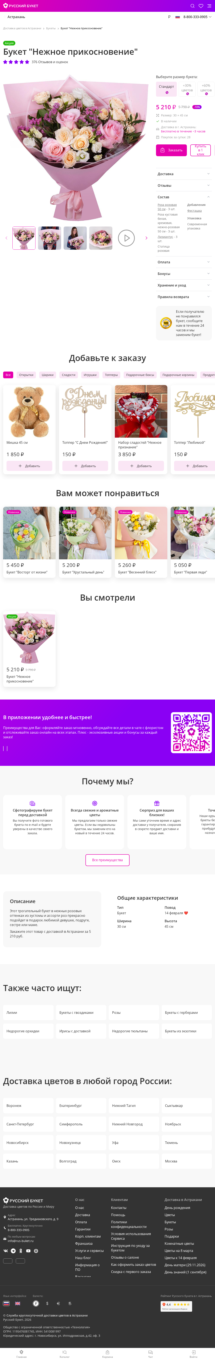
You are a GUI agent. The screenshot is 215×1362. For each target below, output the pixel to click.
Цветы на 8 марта (179, 1250)
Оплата (81, 1222)
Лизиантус (165, 237)
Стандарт (166, 86)
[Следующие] (146, 238)
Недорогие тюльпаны (130, 1031)
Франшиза (84, 1243)
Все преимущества (107, 860)
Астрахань (16, 17)
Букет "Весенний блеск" (137, 542)
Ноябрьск (173, 1124)
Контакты (118, 1207)
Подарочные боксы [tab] (140, 375)
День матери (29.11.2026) (185, 1265)
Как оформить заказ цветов (133, 1264)
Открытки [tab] (26, 375)
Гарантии (82, 1229)
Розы (116, 1012)
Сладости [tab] (68, 375)
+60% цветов (206, 87)
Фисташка (194, 211)
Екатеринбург (70, 1105)
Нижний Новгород (127, 1124)
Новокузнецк (70, 1142)
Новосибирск (18, 1142)
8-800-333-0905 (18, 1230)
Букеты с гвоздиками (76, 1012)
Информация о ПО (87, 1267)
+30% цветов (187, 87)
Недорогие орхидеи (23, 1031)
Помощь (118, 1215)
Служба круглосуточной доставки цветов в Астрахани (47, 1315)
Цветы (170, 1215)
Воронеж (14, 1105)
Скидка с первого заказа (131, 1271)
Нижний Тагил (124, 1105)
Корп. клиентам (88, 1236)
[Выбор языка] (177, 16)
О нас (79, 1207)
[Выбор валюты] (169, 16)
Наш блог (83, 1257)
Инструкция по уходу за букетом (130, 1248)
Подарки (172, 1236)
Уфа (115, 1142)
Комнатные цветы (179, 1243)
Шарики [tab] (48, 375)
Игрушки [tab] (90, 375)
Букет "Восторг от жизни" (27, 542)
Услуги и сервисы (89, 1250)
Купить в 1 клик (200, 150)
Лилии (12, 1012)
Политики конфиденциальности (129, 1224)
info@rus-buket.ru (21, 1241)
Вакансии (83, 1276)
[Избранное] (200, 5)
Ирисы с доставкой (74, 1031)
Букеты (170, 1222)
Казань (12, 1161)
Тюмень (171, 1142)
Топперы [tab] (111, 375)
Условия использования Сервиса (131, 1236)
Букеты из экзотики (180, 1031)
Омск (116, 1161)
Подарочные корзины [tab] (178, 375)
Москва (171, 1161)
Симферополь (71, 1124)
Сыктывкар (174, 1105)
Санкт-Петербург (20, 1124)
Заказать (175, 150)
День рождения (177, 1207)
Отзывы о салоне (125, 1257)
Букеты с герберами (181, 1012)
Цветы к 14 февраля (181, 1257)
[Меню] (209, 5)
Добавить (32, 466)
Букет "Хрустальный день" (83, 542)
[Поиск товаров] (192, 5)
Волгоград (67, 1161)
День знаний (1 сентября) (185, 1272)
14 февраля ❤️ (176, 913)
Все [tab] (8, 375)
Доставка (82, 1215)
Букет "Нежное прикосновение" (21, 649)
